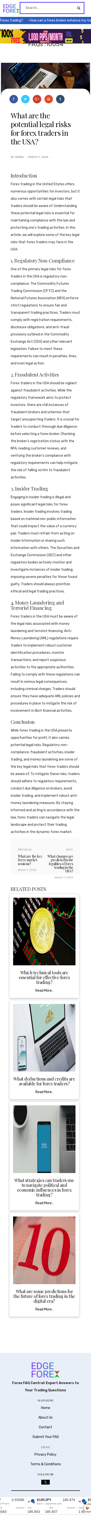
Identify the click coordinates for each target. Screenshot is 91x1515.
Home (45, 1408)
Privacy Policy (45, 1454)
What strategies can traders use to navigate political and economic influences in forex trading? (44, 1187)
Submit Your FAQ (46, 1437)
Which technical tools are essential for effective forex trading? (44, 977)
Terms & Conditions (45, 1464)
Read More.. (44, 991)
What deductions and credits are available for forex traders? (44, 1081)
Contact (45, 1427)
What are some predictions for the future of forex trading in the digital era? (44, 1296)
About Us (45, 1417)
